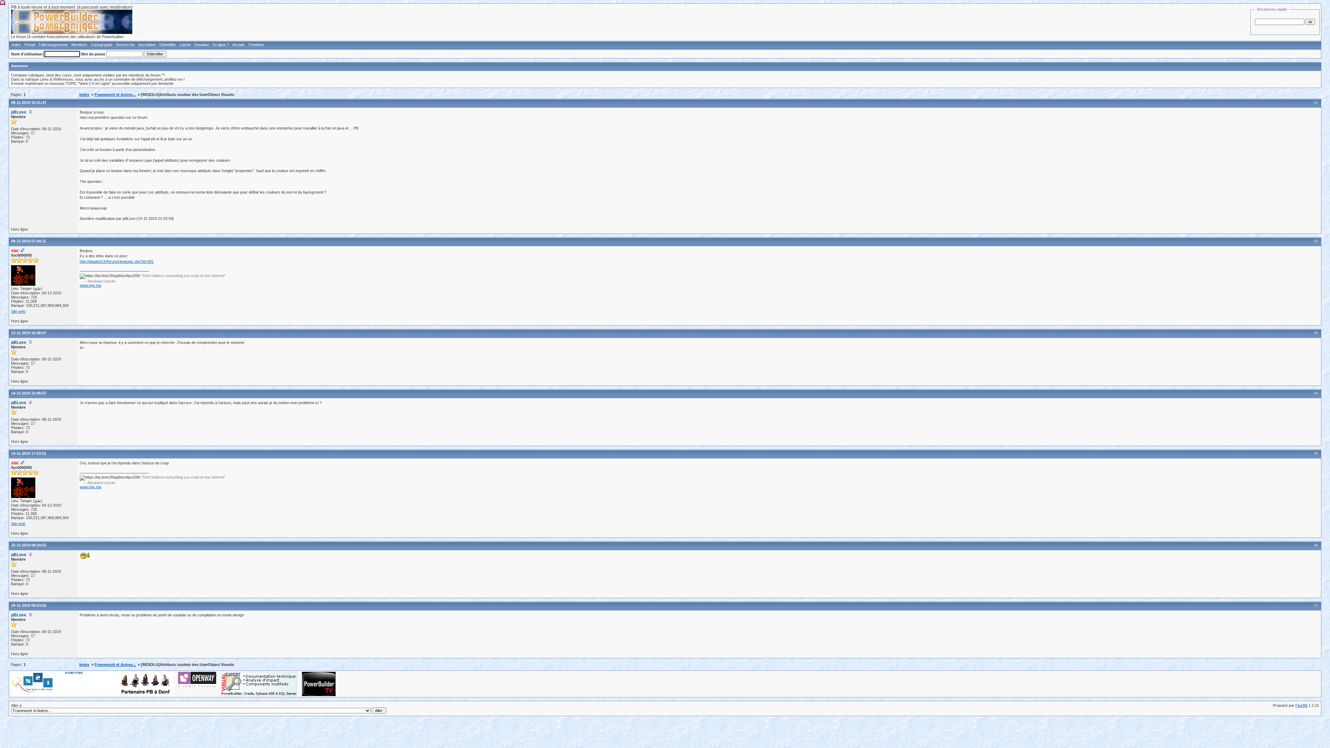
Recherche (125, 45)
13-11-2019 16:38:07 (28, 333)
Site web (18, 311)
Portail (30, 45)
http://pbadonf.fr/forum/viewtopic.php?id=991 (117, 261)
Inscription (147, 45)
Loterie (185, 45)
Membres (79, 45)
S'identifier (167, 45)
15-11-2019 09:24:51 (28, 545)
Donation (201, 45)
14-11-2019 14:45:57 (28, 393)
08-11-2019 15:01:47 (28, 102)
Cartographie (102, 45)
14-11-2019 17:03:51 (28, 453)
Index (16, 45)
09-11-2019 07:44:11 (28, 241)
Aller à (16, 705)
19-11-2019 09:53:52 (28, 605)
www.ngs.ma (90, 285)
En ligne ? (221, 45)
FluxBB (1301, 705)
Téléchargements (53, 45)
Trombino (256, 45)
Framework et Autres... (115, 94)
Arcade (238, 45)
